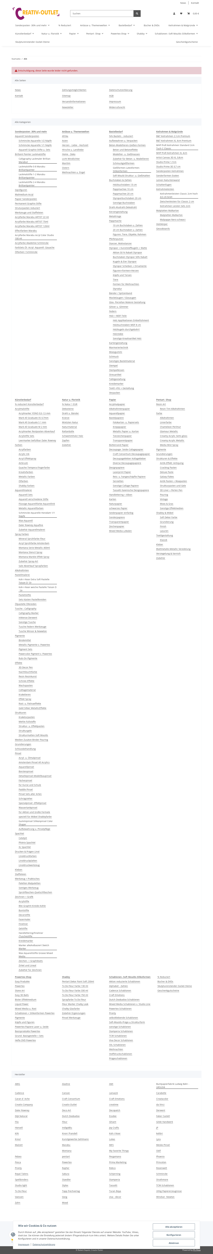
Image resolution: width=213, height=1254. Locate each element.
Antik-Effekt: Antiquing (172, 463)
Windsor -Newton (165, 1196)
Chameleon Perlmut (170, 426)
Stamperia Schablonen (121, 1031)
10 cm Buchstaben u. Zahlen (128, 225)
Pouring (164, 494)
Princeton (161, 1162)
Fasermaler (24, 919)
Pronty (112, 1013)
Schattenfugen (164, 184)
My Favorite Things (119, 1150)
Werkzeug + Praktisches (27, 878)
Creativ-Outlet (69, 1104)
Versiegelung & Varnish (168, 553)
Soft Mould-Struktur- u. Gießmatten (131, 175)
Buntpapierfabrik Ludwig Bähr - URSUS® (172, 1085)
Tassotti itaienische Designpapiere (131, 490)
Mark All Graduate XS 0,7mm (33, 417)
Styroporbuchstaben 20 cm (127, 198)
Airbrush (23, 463)
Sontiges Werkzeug (29, 887)
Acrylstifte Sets (26, 435)
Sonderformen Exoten (167, 175)
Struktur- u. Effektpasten (31, 726)
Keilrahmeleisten (165, 189)
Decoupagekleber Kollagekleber (129, 458)
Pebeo (18, 1156)
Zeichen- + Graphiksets (31, 960)
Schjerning (114, 1173)
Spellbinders (21, 1179)
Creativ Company (24, 1104)
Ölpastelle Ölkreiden (25, 604)
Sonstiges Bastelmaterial (122, 361)
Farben (18, 444)
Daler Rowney (22, 1110)
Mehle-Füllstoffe (27, 721)
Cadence (19, 1092)
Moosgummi (115, 351)
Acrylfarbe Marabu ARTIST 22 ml (32, 217)
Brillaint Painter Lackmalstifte (30, 154)
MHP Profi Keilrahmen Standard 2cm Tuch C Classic (175, 147)
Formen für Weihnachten (126, 284)
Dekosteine (68, 408)
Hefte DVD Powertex (25, 1040)
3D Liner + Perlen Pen (171, 490)
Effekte (18, 662)
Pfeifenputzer (116, 238)
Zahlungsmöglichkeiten (74, 89)
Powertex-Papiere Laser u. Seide (31, 1026)
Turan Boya (115, 1191)
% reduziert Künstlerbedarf (29, 404)
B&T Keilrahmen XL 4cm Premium (173, 140)
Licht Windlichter (71, 158)
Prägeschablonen (118, 1058)
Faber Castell (163, 1116)
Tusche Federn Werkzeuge (32, 626)
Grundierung (167, 521)
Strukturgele (25, 730)
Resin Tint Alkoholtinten (172, 408)
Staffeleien (20, 874)
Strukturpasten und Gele (173, 485)
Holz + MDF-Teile (118, 315)
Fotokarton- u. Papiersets (126, 422)
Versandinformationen (74, 101)
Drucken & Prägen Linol (27, 851)
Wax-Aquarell (26, 520)
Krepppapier (119, 426)
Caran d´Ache (22, 1098)
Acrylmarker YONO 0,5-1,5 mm (34, 413)
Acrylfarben (25, 449)
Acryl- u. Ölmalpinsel (30, 757)
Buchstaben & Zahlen (120, 180)
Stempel (113, 365)
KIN (17, 1133)
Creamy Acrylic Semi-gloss (173, 435)
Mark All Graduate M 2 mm (33, 426)
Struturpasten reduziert (27, 208)
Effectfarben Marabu (26, 230)
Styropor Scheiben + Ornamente (130, 266)
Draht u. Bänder (70, 413)
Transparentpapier (123, 440)
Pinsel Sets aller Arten (30, 793)
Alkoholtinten (22, 570)
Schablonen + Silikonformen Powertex (34, 1013)
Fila (17, 1121)
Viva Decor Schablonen (121, 1040)
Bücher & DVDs (165, 981)
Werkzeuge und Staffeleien (29, 212)
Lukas (112, 1139)
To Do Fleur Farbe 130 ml (75, 985)
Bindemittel (25, 640)
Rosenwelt (161, 1168)
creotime (113, 1104)
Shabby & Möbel (164, 512)
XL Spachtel (25, 847)
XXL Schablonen (117, 1044)
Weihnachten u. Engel (73, 172)
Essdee (112, 1116)
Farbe (159, 413)
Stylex (65, 1185)
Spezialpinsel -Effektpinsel (32, 803)
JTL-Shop (197, 1250)
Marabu (66, 1144)
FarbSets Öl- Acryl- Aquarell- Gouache (34, 247)
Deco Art (66, 1110)
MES (111, 1144)
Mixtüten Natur (70, 422)
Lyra (158, 1139)
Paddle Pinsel (26, 789)
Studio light (21, 1185)
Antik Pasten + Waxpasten (173, 481)
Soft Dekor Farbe (168, 517)
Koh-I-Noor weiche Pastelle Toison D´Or (37, 589)
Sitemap (66, 95)
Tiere (115, 279)
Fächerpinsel (25, 780)
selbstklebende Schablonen (123, 1017)
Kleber (159, 544)
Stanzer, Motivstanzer (120, 243)
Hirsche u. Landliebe (73, 149)
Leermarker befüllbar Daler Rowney (37, 440)
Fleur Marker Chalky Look (75, 1004)
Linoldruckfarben (28, 856)
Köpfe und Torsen (122, 275)
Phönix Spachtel (27, 842)
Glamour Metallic (169, 431)
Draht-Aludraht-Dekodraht (123, 207)
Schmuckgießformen (123, 163)
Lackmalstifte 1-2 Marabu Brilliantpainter (32, 176)
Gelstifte (23, 928)
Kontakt (195, 2)
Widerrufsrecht (117, 107)
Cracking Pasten (168, 467)
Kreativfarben (26, 472)
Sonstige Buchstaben (124, 202)
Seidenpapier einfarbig (121, 512)
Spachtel (19, 833)
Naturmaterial (69, 426)
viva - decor (115, 1196)
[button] (174, 13)
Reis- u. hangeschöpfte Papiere (129, 476)
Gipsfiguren (21, 189)
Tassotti (113, 1185)
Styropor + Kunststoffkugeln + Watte (128, 247)
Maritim (66, 163)
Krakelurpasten (27, 717)
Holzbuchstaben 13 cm (125, 184)
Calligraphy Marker (29, 613)
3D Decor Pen (26, 667)
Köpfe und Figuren (24, 1022)
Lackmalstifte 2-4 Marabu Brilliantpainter (32, 184)
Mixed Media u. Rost (25, 1008)
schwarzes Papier (118, 508)
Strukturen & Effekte (166, 458)
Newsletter (67, 107)
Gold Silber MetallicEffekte (32, 708)
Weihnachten (116, 1049)
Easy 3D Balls (22, 995)
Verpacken (114, 392)
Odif (158, 1150)
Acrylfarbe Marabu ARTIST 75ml (31, 221)
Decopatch (114, 1110)
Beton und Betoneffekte (125, 149)
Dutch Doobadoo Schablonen (124, 999)
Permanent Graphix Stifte (28, 203)
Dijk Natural (21, 1116)
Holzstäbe (118, 333)
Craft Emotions (117, 995)
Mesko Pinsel (163, 1144)
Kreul (18, 1139)
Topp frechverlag (71, 1191)
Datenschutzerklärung (44, 1244)
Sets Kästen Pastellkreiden (32, 599)
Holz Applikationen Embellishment (131, 320)
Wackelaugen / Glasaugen (122, 297)
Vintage (164, 499)
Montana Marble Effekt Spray (34, 556)
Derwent (160, 1110)
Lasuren (164, 530)
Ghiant (112, 1121)
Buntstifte (24, 910)
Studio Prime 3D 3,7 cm (168, 166)
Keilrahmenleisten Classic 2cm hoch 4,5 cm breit (179, 195)
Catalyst (23, 837)
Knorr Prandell (69, 1133)
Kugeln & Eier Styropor (125, 261)
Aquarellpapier (117, 413)
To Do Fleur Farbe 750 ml (75, 995)
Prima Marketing (117, 1162)
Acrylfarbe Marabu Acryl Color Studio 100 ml (34, 237)
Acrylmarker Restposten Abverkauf (37, 431)
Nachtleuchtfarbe (28, 671)
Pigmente (20, 635)
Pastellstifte (25, 594)
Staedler (66, 1179)
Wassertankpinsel (28, 807)
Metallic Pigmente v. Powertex (34, 644)
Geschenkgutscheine (168, 990)
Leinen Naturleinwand (168, 180)
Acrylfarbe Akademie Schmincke (31, 242)
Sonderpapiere (117, 517)
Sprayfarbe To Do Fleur (74, 999)
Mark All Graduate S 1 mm (32, 422)
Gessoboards (163, 228)
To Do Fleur (21, 1191)
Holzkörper (162, 224)
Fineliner (23, 923)
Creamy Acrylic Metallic (172, 440)
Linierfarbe (166, 422)
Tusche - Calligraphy (25, 608)
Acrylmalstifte (22, 408)
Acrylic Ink (24, 453)
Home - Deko (68, 154)
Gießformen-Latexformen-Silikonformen (126, 169)
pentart (66, 1156)
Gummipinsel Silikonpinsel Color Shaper (36, 823)
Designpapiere (116, 467)
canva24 (113, 1092)
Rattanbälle (68, 431)
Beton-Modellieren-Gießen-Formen (127, 145)
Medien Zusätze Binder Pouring (31, 739)
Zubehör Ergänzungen (73, 1013)
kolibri (159, 1133)
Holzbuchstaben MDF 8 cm (127, 324)
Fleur (64, 1121)
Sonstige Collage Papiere (126, 485)
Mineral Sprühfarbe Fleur (32, 538)
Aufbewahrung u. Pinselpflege (34, 828)
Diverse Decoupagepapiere (127, 463)
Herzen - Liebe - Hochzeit (75, 145)
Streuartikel (115, 374)
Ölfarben (23, 481)
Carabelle (161, 1092)
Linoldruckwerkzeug (29, 865)
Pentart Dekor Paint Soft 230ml (78, 981)
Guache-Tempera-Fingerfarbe (34, 467)
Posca (18, 1162)
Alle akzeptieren (173, 1226)
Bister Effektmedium (25, 999)
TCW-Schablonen (165, 1185)
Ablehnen (174, 1243)
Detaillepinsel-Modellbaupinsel (35, 775)
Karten (112, 499)
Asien (65, 140)
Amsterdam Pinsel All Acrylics (34, 762)
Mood (65, 1202)
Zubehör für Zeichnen (30, 969)
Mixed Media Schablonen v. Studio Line (129, 1004)
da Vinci (160, 1104)
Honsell (19, 1127)
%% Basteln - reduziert (121, 136)
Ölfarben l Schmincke (26, 251)
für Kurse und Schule (30, 784)
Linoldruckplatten (28, 860)
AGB (111, 95)
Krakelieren (25, 694)
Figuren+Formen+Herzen (126, 270)
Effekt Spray (25, 698)
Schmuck (114, 356)
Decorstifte (24, 914)
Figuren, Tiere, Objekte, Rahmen (129, 234)
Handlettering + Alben (120, 494)
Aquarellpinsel (26, 766)
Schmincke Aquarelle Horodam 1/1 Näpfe (37, 514)
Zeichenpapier (116, 526)
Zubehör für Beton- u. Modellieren (131, 158)
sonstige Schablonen (120, 1026)
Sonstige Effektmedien (171, 508)
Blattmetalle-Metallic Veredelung (173, 548)
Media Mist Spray (169, 444)
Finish (163, 526)
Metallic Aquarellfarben (31, 508)
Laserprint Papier (122, 472)
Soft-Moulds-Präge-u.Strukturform (127, 1022)
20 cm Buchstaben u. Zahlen (128, 229)
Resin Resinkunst (28, 676)
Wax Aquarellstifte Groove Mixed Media (36, 955)
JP (157, 1127)
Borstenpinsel (26, 771)
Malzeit (19, 1144)
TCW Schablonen (118, 1035)
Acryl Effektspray (27, 458)
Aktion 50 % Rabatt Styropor (127, 252)
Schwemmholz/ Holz (72, 435)
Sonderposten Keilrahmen (170, 171)
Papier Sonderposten (26, 198)
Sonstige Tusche (27, 622)
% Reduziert (163, 976)
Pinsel (18, 753)
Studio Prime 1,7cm (166, 161)
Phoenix (160, 1156)
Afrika (65, 136)
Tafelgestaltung (117, 379)
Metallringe (115, 216)
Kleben (18, 869)
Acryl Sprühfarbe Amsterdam (34, 543)
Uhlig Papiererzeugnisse (169, 1191)
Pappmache (115, 220)
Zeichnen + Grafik (24, 896)
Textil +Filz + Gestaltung (121, 388)
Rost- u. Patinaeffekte (30, 703)
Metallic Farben (27, 476)
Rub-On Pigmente (28, 658)
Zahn (17, 1202)
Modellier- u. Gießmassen (126, 154)
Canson (66, 1092)
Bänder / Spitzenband (120, 293)
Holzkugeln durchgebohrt (126, 329)
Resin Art (161, 404)
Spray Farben (22, 534)
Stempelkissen (116, 370)
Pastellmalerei (22, 574)
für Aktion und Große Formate (34, 812)
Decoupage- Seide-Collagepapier (126, 449)
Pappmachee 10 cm (123, 189)
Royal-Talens (21, 1173)
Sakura (65, 1173)
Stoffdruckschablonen (120, 1053)
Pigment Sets (25, 649)
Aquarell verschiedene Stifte (33, 499)
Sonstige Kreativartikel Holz (127, 338)
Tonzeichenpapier (122, 435)
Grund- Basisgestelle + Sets (29, 1035)
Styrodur (117, 288)
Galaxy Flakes (167, 476)
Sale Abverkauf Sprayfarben (33, 565)
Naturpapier (115, 503)
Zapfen (65, 440)
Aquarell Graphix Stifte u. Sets (34, 149)
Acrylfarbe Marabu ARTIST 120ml (32, 226)
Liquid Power (22, 1004)
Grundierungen (23, 744)
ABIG (17, 1083)
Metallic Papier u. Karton (126, 431)
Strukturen (20, 712)
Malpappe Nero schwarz (173, 219)
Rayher (65, 1168)
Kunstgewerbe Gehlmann (75, 1139)
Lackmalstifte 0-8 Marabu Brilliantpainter (32, 168)
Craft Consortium (71, 1098)
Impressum (23, 1244)
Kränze (65, 417)
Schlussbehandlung (25, 748)
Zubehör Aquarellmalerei (32, 529)
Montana (66, 1150)
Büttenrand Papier (118, 444)
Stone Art (20, 990)
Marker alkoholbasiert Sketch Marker (34, 947)
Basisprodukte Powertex (27, 1031)
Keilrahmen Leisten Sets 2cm (175, 205)
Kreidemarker (116, 383)
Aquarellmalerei (23, 490)
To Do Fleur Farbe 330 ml (75, 990)
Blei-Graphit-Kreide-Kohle (32, 905)
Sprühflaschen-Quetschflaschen (35, 892)
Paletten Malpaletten (30, 883)
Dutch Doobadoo (71, 1116)
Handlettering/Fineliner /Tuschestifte (31, 934)
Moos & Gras (166, 503)
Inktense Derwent (28, 617)
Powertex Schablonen (120, 1008)
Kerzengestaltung (118, 211)
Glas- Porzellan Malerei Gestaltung (127, 302)
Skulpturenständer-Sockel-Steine (174, 985)
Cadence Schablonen (120, 990)
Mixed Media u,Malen (120, 530)
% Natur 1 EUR (69, 404)
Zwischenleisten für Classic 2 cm (177, 201)
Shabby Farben (26, 485)
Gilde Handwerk (164, 1121)
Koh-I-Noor (115, 1133)
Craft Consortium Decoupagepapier (131, 453)
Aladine (66, 1083)
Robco (112, 1168)
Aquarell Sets (26, 494)
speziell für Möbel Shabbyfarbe (35, 816)
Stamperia (114, 1179)
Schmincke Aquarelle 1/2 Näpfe (35, 140)
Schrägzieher (25, 798)
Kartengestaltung (118, 342)
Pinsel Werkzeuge (71, 1017)
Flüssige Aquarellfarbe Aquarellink (37, 503)
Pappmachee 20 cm (123, 193)
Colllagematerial (27, 689)
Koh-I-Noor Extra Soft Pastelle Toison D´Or (34, 581)
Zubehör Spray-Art (28, 561)
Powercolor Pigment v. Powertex (35, 653)
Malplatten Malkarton (167, 210)
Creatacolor (162, 1098)
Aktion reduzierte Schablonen (124, 981)
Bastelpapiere (116, 417)
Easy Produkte (22, 981)
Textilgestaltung (164, 535)
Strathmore (162, 1179)
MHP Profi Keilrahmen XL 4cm (171, 152)
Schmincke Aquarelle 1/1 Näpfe (35, 145)
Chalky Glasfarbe (71, 1008)
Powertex (19, 985)
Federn (112, 311)
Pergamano (115, 1156)
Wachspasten (26, 685)
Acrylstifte (24, 901)
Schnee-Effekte (26, 680)
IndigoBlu (67, 1127)
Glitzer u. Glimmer (118, 306)
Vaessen (19, 1196)
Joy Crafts (114, 1127)
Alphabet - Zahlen (118, 985)
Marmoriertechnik (118, 347)
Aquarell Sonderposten (27, 136)
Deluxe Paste (166, 472)
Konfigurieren (174, 1235)
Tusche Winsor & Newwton (33, 631)
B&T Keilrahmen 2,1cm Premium (173, 136)
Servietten (118, 481)
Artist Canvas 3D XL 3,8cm (169, 157)
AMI (111, 1083)
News (183, 2)
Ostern (65, 167)
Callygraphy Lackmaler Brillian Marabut (34, 160)
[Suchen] (137, 13)
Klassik (163, 539)
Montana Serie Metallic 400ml (34, 547)
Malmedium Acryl (24, 194)
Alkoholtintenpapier (119, 408)
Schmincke (161, 1173)
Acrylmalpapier (117, 404)
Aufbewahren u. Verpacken (123, 140)
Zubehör (66, 444)
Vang (64, 1196)
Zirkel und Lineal (27, 965)
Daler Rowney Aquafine (31, 525)
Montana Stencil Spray (30, 552)
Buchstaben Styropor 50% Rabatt (130, 256)
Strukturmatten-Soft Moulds (33, 735)
